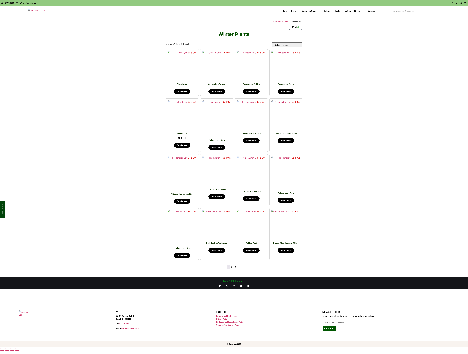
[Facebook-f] (452, 3)
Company (372, 11)
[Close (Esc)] (17, 349)
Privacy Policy (222, 319)
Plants (294, 11)
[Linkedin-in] (248, 286)
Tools (337, 11)
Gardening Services (310, 11)
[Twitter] (456, 3)
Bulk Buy (327, 11)
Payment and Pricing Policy (227, 316)
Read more (182, 91)
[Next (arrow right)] (7, 353)
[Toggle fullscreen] (7, 349)
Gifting (348, 11)
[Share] (12, 349)
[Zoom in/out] (2, 349)
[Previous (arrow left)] (2, 353)
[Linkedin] (465, 3)
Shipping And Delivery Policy (227, 325)
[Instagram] (461, 3)
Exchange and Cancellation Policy (230, 322)
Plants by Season (283, 21)
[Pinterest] (241, 286)
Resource (358, 11)
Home (285, 11)
